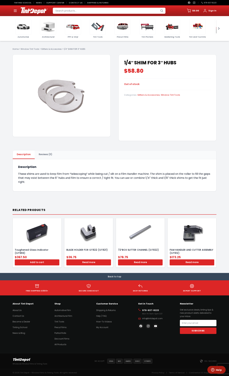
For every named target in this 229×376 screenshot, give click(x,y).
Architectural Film (63, 316)
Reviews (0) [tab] (45, 154)
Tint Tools (59, 321)
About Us (17, 310)
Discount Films (61, 338)
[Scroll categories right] (218, 28)
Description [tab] (24, 154)
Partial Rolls (60, 333)
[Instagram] (194, 3)
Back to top (114, 276)
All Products (60, 344)
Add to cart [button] (37, 262)
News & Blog (19, 333)
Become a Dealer (21, 321)
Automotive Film (62, 310)
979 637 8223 (210, 2)
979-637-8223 (150, 310)
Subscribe (198, 330)
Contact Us (76, 2)
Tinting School (23, 2)
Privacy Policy (158, 372)
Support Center (55, 2)
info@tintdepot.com (152, 318)
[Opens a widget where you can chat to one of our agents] (216, 370)
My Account (102, 327)
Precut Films (60, 327)
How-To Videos (104, 321)
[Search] (161, 11)
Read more (88, 262)
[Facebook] (189, 3)
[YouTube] (155, 326)
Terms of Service (176, 372)
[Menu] (15, 10)
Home (16, 49)
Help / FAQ (101, 316)
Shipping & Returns (97, 2)
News (39, 2)
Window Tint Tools (30, 49)
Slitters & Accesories (51, 49)
